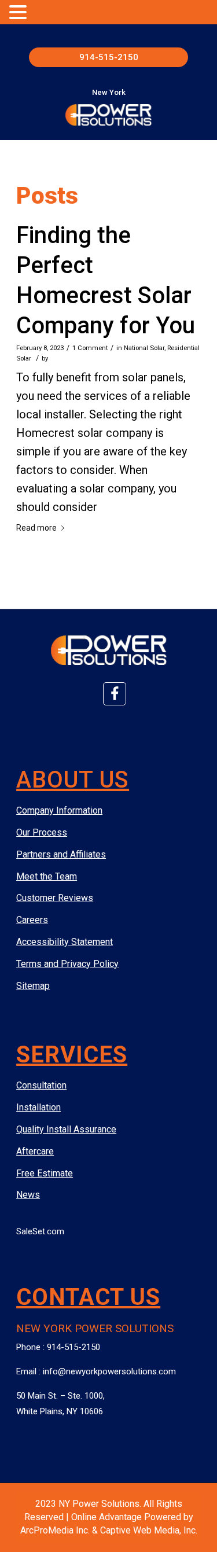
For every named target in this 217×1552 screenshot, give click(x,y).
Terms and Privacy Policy (67, 963)
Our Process (41, 832)
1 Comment (90, 348)
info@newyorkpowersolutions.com (109, 1371)
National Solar (144, 348)
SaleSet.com (40, 1231)
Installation (38, 1107)
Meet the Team (46, 876)
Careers (32, 919)
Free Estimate (44, 1173)
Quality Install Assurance (66, 1129)
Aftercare (35, 1151)
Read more (36, 527)
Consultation (41, 1085)
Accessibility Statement (64, 941)
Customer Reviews (54, 897)
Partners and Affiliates (61, 854)
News (28, 1194)
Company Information (59, 810)
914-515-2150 (108, 57)
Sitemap (33, 985)
